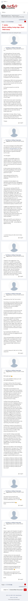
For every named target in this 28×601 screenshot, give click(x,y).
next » (25, 19)
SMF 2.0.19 (8, 595)
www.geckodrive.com (14, 148)
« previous (21, 19)
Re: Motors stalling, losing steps (13, 47)
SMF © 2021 (13, 595)
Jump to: (5, 589)
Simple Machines (19, 595)
